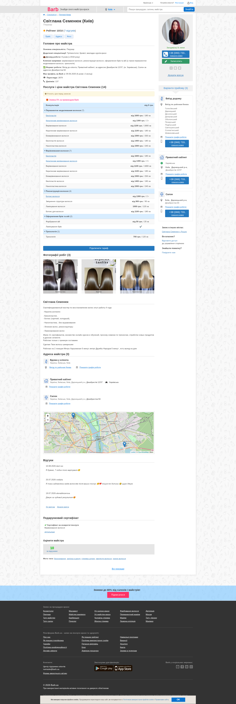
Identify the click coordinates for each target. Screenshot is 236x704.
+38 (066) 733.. (176, 54)
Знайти (189, 9)
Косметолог (48, 611)
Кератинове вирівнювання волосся (61, 120)
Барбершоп (74, 618)
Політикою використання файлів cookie (138, 700)
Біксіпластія (51, 115)
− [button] (48, 420)
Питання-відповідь (90, 644)
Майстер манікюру (77, 614)
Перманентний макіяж (130, 614)
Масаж (149, 614)
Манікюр (149, 621)
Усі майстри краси (102, 614)
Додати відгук (63, 507)
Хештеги (124, 644)
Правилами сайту (162, 700)
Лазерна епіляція (127, 621)
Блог (84, 647)
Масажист (73, 611)
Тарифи (46, 644)
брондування (60, 558)
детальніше (50, 532)
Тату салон (48, 621)
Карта (122, 647)
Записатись (175, 61)
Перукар (47, 614)
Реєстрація (179, 3)
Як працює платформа (53, 640)
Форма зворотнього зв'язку (55, 673)
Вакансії (123, 640)
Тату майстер (49, 618)
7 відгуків (69, 30)
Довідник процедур (90, 651)
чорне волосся (119, 558)
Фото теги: (48, 558)
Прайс (48, 37)
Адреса (59, 37)
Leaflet (133, 452)
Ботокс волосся (53, 196)
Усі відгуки (50, 507)
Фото (69, 37)
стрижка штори (88, 558)
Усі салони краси (101, 611)
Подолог (72, 621)
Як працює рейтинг (90, 637)
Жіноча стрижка (101, 621)
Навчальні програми (129, 637)
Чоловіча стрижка (102, 618)
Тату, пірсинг (151, 618)
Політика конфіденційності (55, 647)
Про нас (46, 637)
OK (178, 699)
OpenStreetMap (143, 452)
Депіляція (150, 611)
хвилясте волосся (104, 558)
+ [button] (48, 416)
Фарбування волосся (129, 611)
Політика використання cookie (95, 640)
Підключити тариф (98, 248)
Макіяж (123, 618)
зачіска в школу (73, 558)
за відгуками (52, 551)
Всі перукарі (118, 569)
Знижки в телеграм (128, 651)
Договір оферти (50, 651)
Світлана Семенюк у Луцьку (174, 232)
